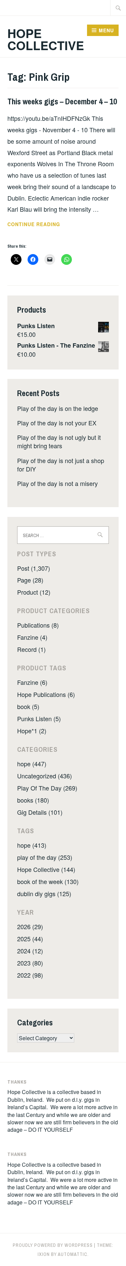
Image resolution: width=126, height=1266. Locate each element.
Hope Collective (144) (46, 869)
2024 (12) (30, 950)
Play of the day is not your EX (56, 422)
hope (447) (31, 763)
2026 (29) (30, 926)
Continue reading (48, 224)
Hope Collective (45, 39)
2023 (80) (30, 962)
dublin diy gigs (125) (44, 893)
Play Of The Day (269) (47, 787)
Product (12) (33, 592)
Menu (106, 30)
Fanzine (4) (32, 637)
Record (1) (31, 649)
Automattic (72, 1254)
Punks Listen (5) (39, 718)
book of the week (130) (48, 881)
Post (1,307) (33, 568)
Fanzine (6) (32, 682)
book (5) (28, 706)
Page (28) (30, 579)
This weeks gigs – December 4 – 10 (62, 101)
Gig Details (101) (39, 812)
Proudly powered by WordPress (53, 1245)
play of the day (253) (44, 857)
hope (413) (31, 845)
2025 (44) (30, 938)
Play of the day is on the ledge (57, 408)
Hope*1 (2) (31, 730)
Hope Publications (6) (46, 694)
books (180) (33, 800)
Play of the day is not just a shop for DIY (60, 464)
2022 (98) (30, 975)
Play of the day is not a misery (57, 483)
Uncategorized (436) (44, 775)
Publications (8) (38, 625)
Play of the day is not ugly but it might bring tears (59, 441)
